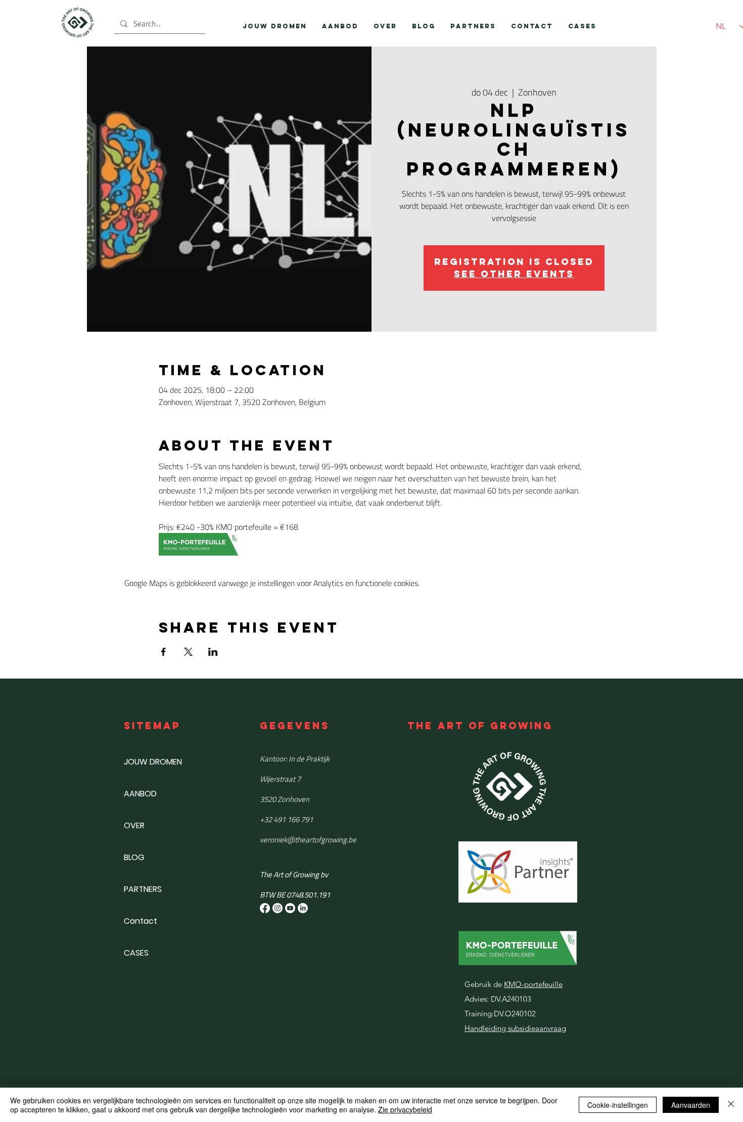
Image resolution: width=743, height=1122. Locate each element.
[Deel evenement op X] (188, 652)
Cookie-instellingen (617, 1105)
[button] (340, 26)
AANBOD (140, 793)
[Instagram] (277, 908)
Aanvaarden (690, 1105)
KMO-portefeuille (533, 984)
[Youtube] (290, 908)
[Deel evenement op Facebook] (163, 652)
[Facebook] (265, 908)
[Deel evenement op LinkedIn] (213, 652)
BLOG (134, 857)
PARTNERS (143, 889)
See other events (514, 274)
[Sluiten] (731, 1105)
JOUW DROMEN (153, 762)
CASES (136, 953)
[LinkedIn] (303, 908)
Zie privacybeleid (405, 1109)
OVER (134, 825)
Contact (140, 921)
